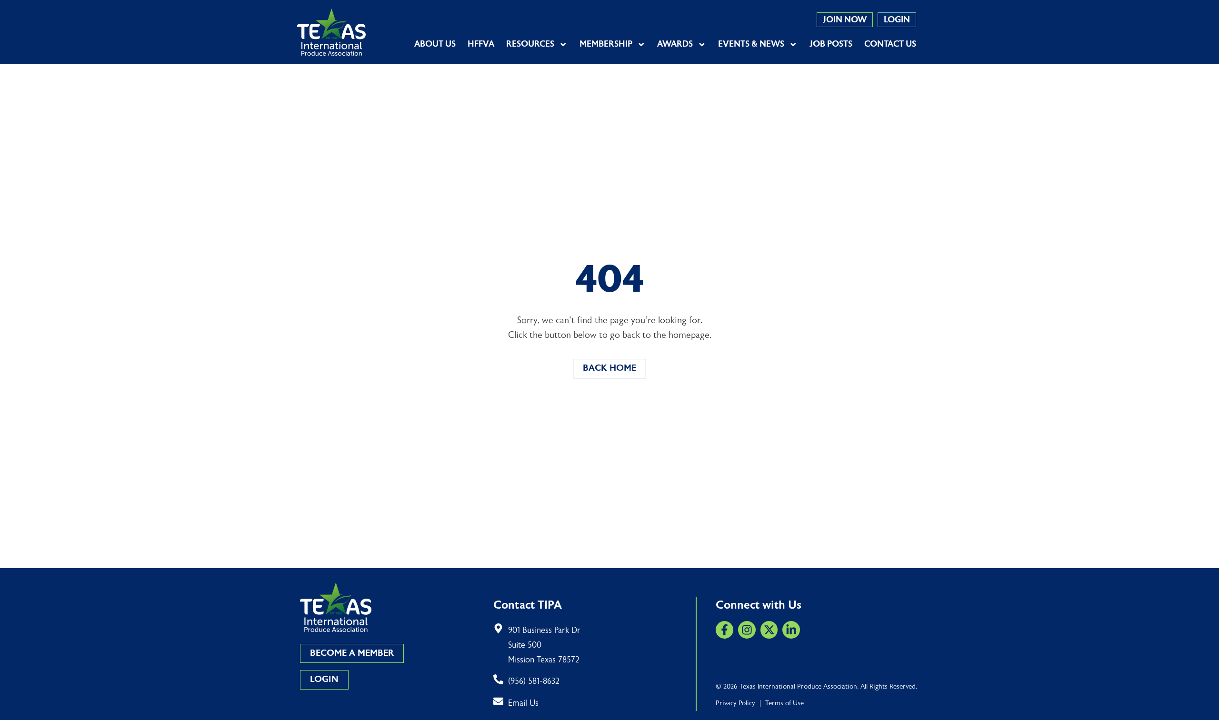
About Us (435, 44)
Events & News (751, 44)
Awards (675, 44)
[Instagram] (747, 630)
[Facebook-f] (724, 630)
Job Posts (830, 44)
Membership (606, 44)
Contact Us (890, 44)
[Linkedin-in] (791, 630)
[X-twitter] (769, 630)
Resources (530, 44)
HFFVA (481, 44)
